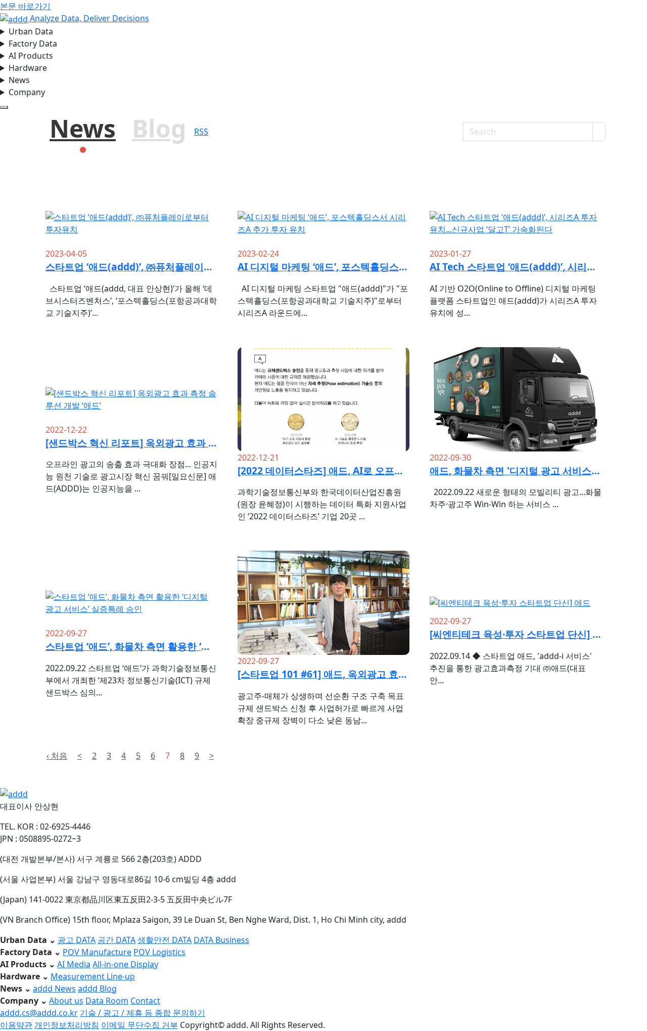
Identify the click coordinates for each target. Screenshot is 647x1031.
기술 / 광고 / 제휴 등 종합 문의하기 (142, 1012)
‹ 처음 (57, 755)
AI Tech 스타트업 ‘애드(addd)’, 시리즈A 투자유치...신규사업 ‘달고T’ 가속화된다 (516, 266)
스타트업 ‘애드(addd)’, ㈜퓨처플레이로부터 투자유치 (131, 266)
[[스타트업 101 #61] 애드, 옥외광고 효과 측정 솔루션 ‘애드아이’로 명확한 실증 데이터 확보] (323, 634)
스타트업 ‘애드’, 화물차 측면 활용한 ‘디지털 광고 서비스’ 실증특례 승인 (131, 646)
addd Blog (97, 988)
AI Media (73, 964)
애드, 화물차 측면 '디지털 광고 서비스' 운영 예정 (516, 470)
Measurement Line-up (93, 976)
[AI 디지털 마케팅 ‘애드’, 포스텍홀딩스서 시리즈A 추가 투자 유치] (323, 209)
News (19, 80)
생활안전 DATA (164, 939)
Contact (145, 1000)
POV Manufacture (97, 952)
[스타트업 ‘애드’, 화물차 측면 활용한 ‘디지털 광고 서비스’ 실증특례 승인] (131, 589)
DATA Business (221, 939)
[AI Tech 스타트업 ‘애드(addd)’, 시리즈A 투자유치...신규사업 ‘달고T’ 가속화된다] (516, 209)
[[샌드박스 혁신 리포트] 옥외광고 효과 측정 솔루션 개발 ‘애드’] (131, 385)
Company (27, 92)
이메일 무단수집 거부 (139, 1024)
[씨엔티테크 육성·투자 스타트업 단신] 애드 (516, 634)
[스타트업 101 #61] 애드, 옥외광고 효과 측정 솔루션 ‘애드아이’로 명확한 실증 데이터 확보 (323, 674)
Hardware (28, 67)
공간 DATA (116, 939)
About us (66, 1000)
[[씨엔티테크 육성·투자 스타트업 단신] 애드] (516, 583)
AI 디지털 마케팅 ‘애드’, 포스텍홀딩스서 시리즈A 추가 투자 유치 (323, 266)
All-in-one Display (125, 964)
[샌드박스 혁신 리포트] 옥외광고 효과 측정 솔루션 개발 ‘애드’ (131, 442)
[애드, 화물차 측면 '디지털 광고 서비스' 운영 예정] (516, 437)
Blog (159, 128)
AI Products (31, 55)
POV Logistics (159, 952)
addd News (54, 988)
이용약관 (16, 1024)
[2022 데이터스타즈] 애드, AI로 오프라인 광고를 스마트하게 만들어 (323, 470)
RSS (201, 131)
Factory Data (33, 43)
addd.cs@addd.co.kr (39, 1012)
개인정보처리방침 (66, 1024)
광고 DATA (77, 939)
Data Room (106, 1000)
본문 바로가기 (25, 6)
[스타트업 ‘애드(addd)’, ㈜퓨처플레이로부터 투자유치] (131, 209)
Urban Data (31, 31)
